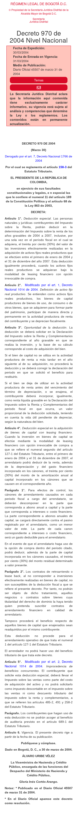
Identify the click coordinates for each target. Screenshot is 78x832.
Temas (38, 80)
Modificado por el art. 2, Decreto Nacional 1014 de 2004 (39, 663)
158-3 (63, 167)
